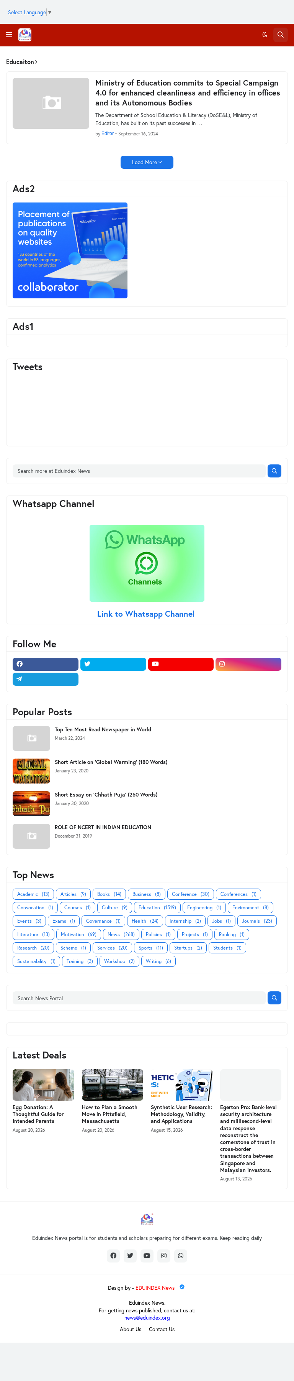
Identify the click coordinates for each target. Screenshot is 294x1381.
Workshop (119, 961)
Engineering (204, 907)
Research (33, 948)
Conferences (238, 894)
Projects (195, 934)
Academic (33, 894)
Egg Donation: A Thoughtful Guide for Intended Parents (38, 1114)
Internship (185, 921)
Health (145, 921)
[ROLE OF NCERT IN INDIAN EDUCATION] (31, 836)
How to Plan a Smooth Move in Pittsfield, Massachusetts (109, 1114)
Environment (250, 907)
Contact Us (162, 1329)
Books (109, 894)
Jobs (221, 921)
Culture (114, 907)
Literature (33, 934)
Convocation (35, 907)
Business (146, 894)
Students (227, 948)
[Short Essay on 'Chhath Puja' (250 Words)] (31, 803)
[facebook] (45, 664)
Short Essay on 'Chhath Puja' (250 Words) (106, 794)
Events (29, 921)
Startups (188, 948)
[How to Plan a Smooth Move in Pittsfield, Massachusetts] (113, 1085)
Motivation (78, 934)
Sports (151, 948)
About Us (130, 1329)
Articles (73, 894)
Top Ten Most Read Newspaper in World (103, 729)
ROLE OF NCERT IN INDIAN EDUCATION (103, 827)
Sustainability (36, 961)
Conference (190, 894)
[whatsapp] (180, 1255)
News (121, 934)
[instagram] (248, 664)
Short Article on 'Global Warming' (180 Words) (111, 762)
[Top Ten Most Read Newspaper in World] (31, 738)
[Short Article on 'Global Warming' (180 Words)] (31, 771)
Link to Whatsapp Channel (147, 613)
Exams (63, 921)
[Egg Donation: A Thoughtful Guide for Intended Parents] (43, 1085)
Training (80, 961)
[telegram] (45, 679)
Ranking (232, 934)
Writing (158, 961)
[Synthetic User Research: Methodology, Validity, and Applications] (181, 1085)
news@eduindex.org (147, 1317)
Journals (257, 921)
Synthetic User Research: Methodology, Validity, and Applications (181, 1114)
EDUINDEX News (156, 1287)
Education (157, 907)
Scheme (73, 948)
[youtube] (181, 664)
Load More (144, 162)
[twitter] (113, 664)
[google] (113, 679)
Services (112, 948)
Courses (77, 907)
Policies (158, 934)
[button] (9, 34)
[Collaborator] (70, 296)
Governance (103, 921)
